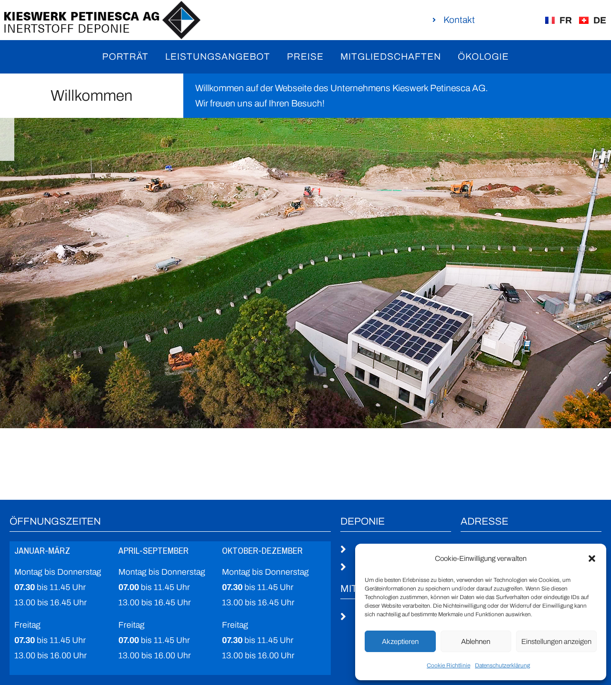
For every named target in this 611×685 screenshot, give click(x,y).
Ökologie (483, 57)
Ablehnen (475, 641)
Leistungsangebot (217, 57)
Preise (305, 57)
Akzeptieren (400, 641)
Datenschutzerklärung (502, 665)
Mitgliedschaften (390, 57)
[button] (592, 558)
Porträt (125, 57)
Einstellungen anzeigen (556, 641)
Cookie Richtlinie (448, 665)
